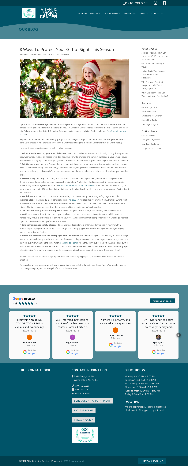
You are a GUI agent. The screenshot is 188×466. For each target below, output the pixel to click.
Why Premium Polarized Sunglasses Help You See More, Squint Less (152, 85)
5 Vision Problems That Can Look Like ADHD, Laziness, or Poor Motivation (154, 56)
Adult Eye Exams (148, 111)
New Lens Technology (151, 144)
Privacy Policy (83, 419)
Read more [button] (29, 330)
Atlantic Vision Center (31, 54)
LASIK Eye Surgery (149, 124)
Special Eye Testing (150, 120)
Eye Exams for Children (151, 115)
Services (94, 14)
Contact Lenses (148, 135)
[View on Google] (29, 337)
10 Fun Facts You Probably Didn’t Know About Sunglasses (153, 74)
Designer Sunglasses (150, 139)
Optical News (63, 54)
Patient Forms (83, 410)
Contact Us (158, 14)
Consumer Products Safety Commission (77, 185)
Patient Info (130, 14)
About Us (82, 14)
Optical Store (111, 14)
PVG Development (74, 461)
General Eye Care (149, 107)
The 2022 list (73, 200)
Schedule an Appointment (92, 400)
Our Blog (144, 14)
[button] (9, 335)
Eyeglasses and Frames (151, 148)
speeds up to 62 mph (68, 242)
